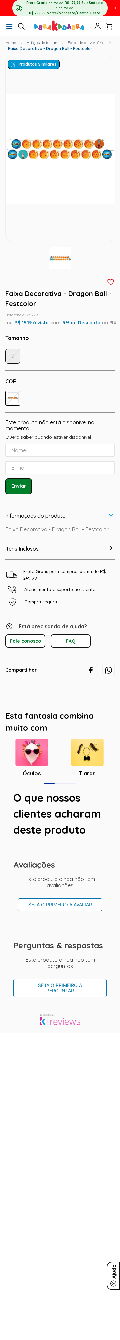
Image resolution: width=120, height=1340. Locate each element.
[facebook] (91, 670)
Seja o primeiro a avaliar (60, 904)
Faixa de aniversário (86, 42)
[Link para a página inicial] (10, 43)
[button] (9, 26)
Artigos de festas (42, 42)
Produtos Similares (38, 64)
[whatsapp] (108, 670)
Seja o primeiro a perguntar (60, 987)
